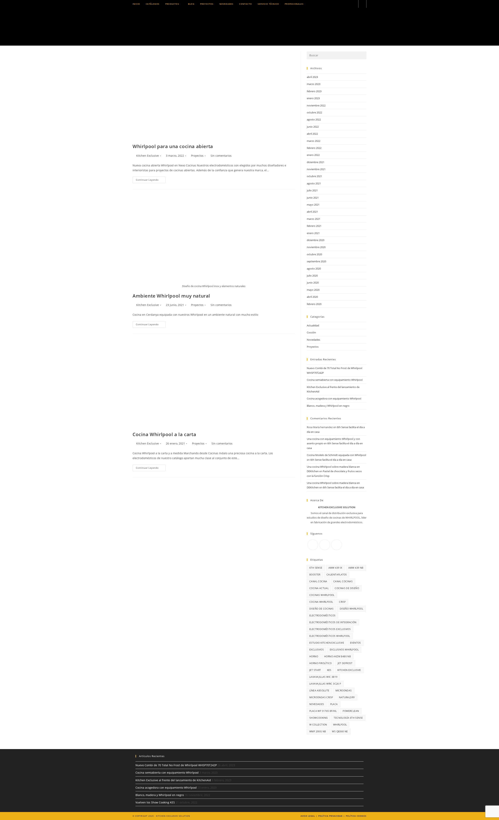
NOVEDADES (316, 704)
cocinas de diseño (347, 588)
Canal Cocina (318, 581)
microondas (343, 690)
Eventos (355, 642)
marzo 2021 (313, 219)
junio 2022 (313, 126)
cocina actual (319, 588)
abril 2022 (312, 133)
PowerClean (351, 711)
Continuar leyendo (150, 180)
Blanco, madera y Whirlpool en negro (328, 405)
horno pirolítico (320, 663)
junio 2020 (313, 282)
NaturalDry (347, 697)
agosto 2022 (314, 119)
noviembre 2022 (316, 105)
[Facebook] (312, 544)
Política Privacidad (330, 816)
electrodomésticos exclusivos (330, 629)
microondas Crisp (321, 697)
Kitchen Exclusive (147, 155)
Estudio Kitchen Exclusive (326, 642)
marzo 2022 (313, 141)
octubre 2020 (314, 254)
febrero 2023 (314, 91)
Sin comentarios (221, 155)
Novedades (313, 339)
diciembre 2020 (315, 240)
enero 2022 (313, 155)
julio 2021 (312, 190)
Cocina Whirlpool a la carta (164, 434)
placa (334, 704)
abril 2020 (312, 297)
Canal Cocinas (343, 581)
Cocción (311, 332)
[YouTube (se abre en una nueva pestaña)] (353, 4)
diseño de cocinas (321, 608)
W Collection (318, 724)
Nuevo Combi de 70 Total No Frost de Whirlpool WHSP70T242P (176, 765)
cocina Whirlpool (321, 602)
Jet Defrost (345, 663)
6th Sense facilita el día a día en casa (330, 459)
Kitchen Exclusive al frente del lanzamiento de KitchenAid (173, 780)
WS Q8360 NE (340, 731)
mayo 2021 (313, 204)
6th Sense (315, 567)
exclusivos (316, 649)
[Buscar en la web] (362, 4)
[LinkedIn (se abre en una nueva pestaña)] (348, 4)
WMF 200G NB (317, 731)
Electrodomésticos (322, 615)
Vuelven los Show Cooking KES (155, 802)
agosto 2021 (314, 183)
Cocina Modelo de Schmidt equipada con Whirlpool (336, 455)
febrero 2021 (314, 226)
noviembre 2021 (316, 169)
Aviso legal (308, 816)
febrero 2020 (314, 304)
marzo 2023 (313, 84)
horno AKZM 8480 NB (337, 656)
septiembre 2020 (316, 261)
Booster (314, 574)
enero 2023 (313, 98)
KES (329, 670)
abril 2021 (312, 211)
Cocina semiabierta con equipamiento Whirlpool (335, 380)
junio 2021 (313, 197)
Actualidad (313, 325)
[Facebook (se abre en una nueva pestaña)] (338, 4)
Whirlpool (340, 724)
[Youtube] (336, 544)
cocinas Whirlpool (321, 595)
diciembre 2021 (315, 162)
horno (313, 656)
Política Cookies (356, 816)
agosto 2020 (314, 268)
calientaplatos (336, 574)
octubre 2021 (314, 176)
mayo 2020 (313, 290)
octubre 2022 (314, 112)
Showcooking (318, 717)
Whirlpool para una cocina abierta (173, 146)
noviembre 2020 (316, 247)
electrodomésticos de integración (333, 622)
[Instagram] (324, 544)
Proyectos (197, 155)
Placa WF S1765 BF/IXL (323, 711)
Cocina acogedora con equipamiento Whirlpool (334, 398)
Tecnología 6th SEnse (348, 717)
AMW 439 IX (335, 567)
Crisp (342, 602)
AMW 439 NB (356, 567)
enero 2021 (313, 233)
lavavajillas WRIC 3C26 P (325, 683)
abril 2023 (312, 77)
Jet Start (315, 670)
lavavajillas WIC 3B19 (323, 677)
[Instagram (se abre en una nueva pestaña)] (343, 4)
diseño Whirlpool (351, 608)
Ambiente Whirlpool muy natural (171, 295)
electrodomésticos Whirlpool (329, 636)
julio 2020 (312, 275)
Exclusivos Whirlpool (344, 649)
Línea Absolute (319, 690)
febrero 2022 (314, 148)
